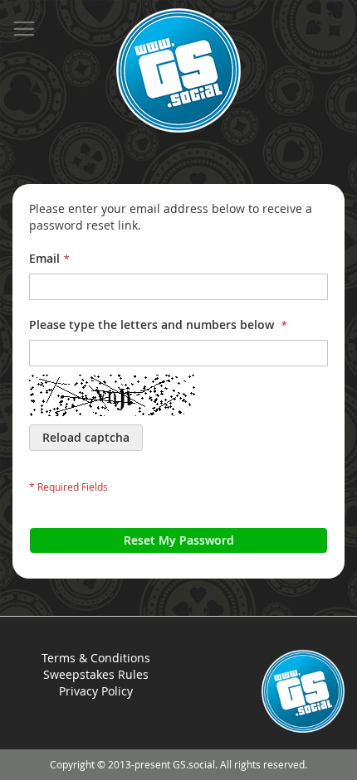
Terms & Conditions (96, 658)
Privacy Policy (96, 691)
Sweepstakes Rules (96, 674)
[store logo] (178, 70)
